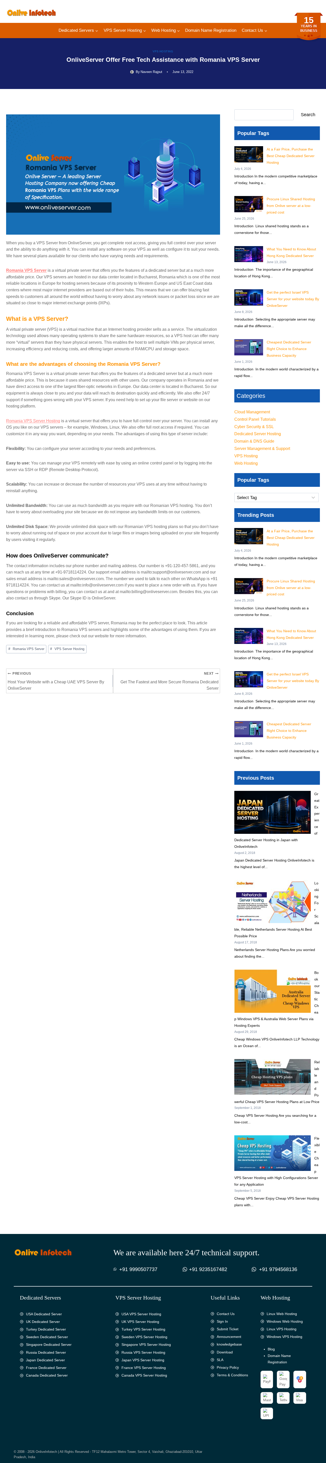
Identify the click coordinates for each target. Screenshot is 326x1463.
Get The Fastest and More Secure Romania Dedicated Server (169, 681)
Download (225, 1352)
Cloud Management (252, 412)
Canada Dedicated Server (47, 1375)
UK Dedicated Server (43, 1322)
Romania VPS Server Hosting (33, 421)
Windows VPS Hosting (284, 1337)
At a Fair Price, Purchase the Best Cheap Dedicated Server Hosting (291, 155)
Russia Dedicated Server (46, 1352)
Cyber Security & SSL (254, 427)
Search (308, 114)
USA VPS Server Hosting (141, 1314)
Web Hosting (246, 463)
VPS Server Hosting (67, 649)
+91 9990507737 (138, 1269)
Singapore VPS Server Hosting (146, 1345)
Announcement (229, 1337)
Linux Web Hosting (282, 1314)
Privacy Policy (228, 1367)
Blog (271, 1349)
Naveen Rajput (151, 72)
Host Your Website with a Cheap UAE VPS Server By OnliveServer (56, 681)
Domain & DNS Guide (254, 441)
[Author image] (132, 72)
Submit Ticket (227, 1329)
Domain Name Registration (210, 30)
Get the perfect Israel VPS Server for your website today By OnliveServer (293, 299)
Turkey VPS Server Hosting (143, 1329)
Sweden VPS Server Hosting (144, 1337)
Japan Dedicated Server (45, 1360)
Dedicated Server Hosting (257, 434)
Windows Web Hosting (285, 1321)
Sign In (222, 1321)
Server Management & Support (262, 448)
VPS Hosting (163, 51)
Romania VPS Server (26, 270)
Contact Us (226, 1314)
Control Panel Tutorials (255, 419)
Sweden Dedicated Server (47, 1337)
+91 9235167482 (208, 1269)
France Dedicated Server (46, 1368)
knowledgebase (229, 1344)
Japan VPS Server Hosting (142, 1360)
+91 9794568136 (278, 1269)
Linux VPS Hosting (281, 1329)
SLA (220, 1360)
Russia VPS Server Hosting (143, 1352)
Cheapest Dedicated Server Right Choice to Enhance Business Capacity (289, 348)
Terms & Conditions (232, 1375)
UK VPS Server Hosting (140, 1322)
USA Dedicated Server (44, 1314)
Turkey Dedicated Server (46, 1329)
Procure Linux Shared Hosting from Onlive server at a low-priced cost (291, 205)
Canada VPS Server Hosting (144, 1375)
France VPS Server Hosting (143, 1368)
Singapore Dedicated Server (49, 1345)
